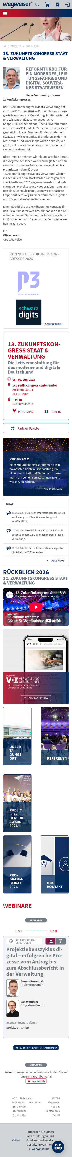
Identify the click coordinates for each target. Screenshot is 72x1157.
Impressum (18, 1102)
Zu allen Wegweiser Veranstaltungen (38, 1047)
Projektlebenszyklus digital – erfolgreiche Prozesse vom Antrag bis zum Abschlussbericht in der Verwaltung (35, 961)
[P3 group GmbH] (29, 283)
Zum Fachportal (38, 698)
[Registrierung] (50, 941)
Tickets (55, 412)
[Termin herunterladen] (61, 941)
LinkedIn (21, 1106)
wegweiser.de (40, 1149)
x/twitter (21, 1115)
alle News (57, 560)
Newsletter (34, 1102)
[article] (36, 517)
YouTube (21, 1111)
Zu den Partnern (52, 324)
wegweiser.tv (38, 1080)
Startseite (33, 46)
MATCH (58, 1147)
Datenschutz (27, 1098)
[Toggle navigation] (5, 13)
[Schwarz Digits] (29, 312)
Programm (25, 412)
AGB (14, 1098)
